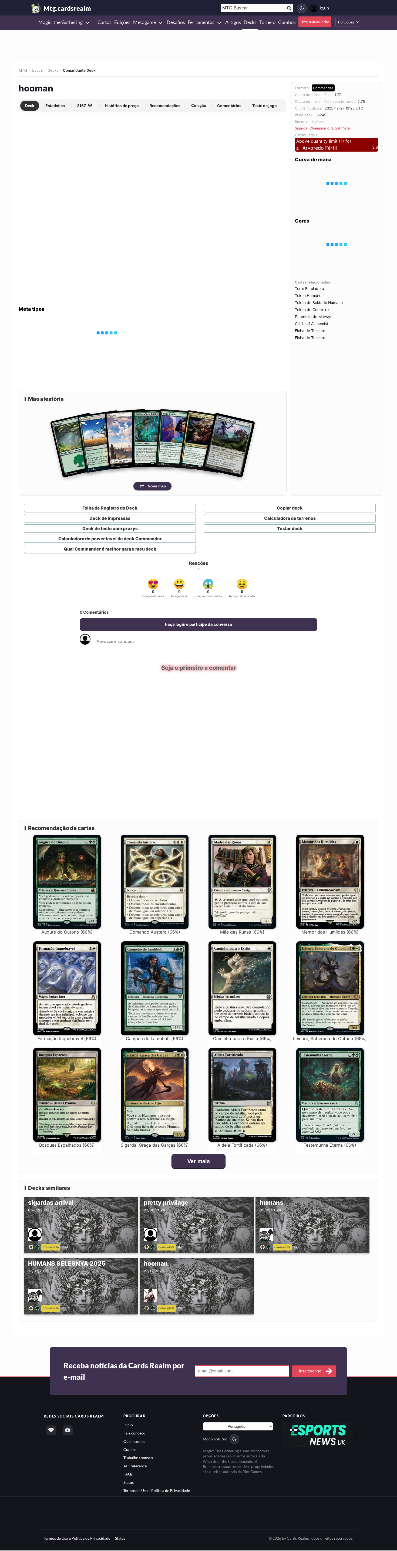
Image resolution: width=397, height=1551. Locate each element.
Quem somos (134, 1441)
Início (128, 1425)
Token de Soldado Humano (319, 302)
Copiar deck (290, 508)
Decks (53, 70)
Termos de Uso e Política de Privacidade (156, 1491)
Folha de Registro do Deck (109, 508)
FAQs (128, 1474)
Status (128, 1482)
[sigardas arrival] (35, 1247)
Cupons (129, 1449)
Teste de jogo (264, 105)
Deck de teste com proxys (110, 528)
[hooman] (150, 1308)
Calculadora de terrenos (290, 518)
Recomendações (165, 105)
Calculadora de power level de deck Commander (110, 538)
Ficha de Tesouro (310, 330)
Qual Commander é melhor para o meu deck (110, 549)
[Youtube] (68, 1430)
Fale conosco (134, 1433)
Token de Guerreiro (312, 309)
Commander (323, 88)
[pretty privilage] (150, 1247)
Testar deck (289, 528)
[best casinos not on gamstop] (318, 1434)
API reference (135, 1466)
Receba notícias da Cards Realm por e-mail (123, 1371)
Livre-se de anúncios (315, 22)
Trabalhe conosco (138, 1458)
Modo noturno (215, 1439)
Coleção (198, 105)
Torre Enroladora (309, 288)
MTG (23, 70)
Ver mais (198, 1161)
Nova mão (157, 486)
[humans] (266, 1247)
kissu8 (37, 70)
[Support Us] (51, 1430)
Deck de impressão (109, 518)
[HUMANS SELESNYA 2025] (35, 1308)
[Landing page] (36, 8)
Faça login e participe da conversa (198, 624)
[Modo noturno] (302, 8)
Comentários (229, 105)
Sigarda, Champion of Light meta (322, 128)
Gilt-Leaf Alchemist (311, 323)
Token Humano (308, 295)
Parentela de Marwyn (313, 316)
